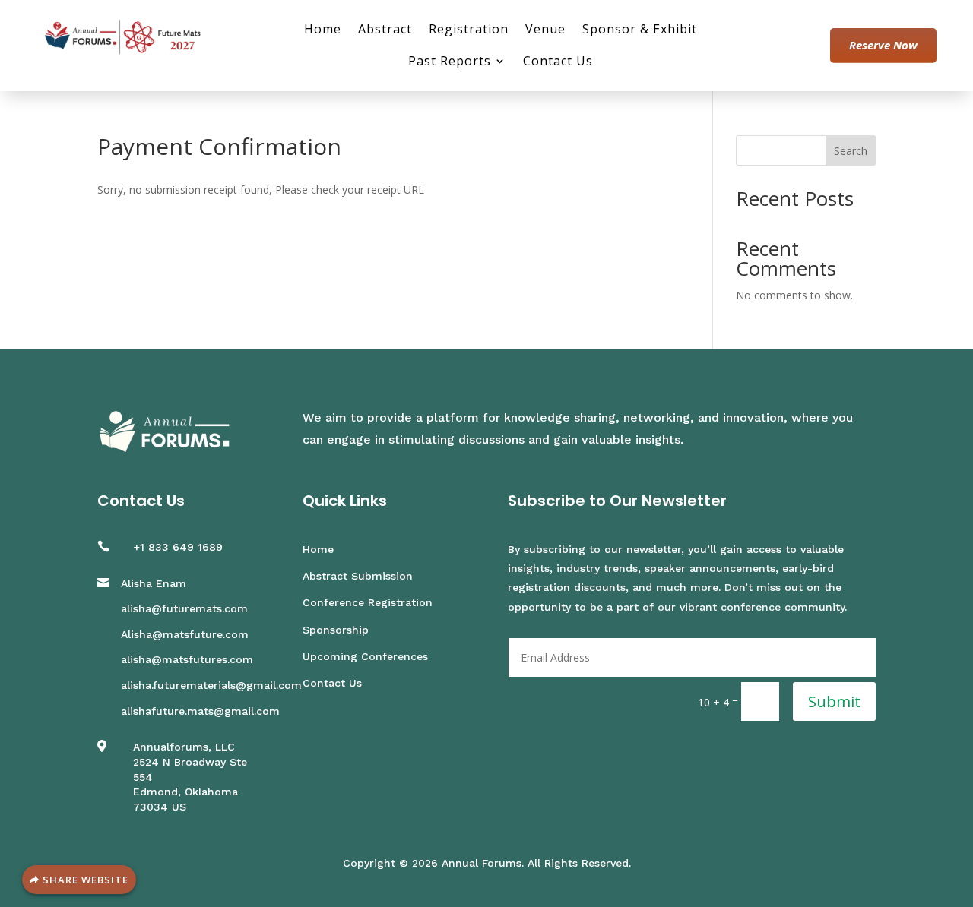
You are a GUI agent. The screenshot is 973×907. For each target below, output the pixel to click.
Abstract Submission (358, 576)
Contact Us (558, 62)
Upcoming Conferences (365, 656)
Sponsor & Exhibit (639, 30)
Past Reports (449, 62)
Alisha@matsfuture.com (185, 634)
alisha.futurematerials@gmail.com (211, 685)
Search (850, 151)
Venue (545, 30)
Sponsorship (336, 630)
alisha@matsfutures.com (187, 659)
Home (322, 30)
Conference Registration (368, 602)
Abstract (385, 30)
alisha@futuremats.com (184, 608)
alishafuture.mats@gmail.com (200, 711)
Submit (834, 701)
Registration (469, 30)
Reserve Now (883, 44)
